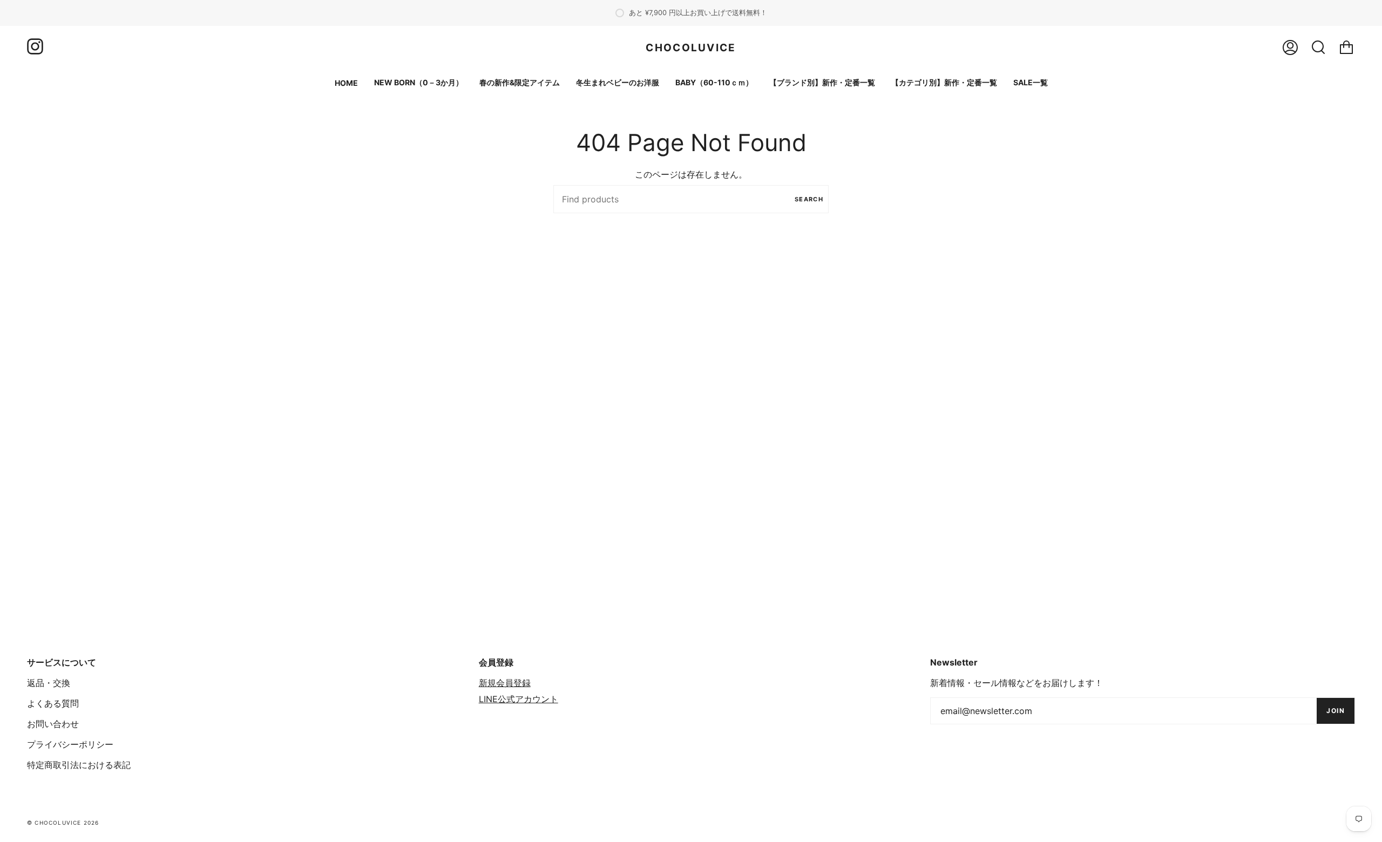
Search (809, 199)
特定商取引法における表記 (79, 764)
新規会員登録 (505, 682)
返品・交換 (48, 682)
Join (1335, 711)
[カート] (1346, 47)
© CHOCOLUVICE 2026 (63, 822)
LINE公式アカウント (518, 699)
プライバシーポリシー (70, 744)
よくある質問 (53, 703)
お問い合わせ (53, 723)
